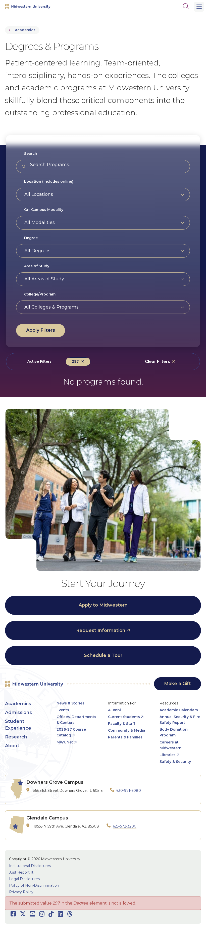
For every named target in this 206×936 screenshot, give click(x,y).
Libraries (168, 755)
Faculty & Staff (121, 723)
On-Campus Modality (43, 209)
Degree (31, 238)
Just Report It (21, 872)
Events (63, 710)
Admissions (18, 712)
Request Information (100, 630)
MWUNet (65, 742)
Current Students (124, 717)
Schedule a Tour (103, 655)
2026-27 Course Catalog (71, 732)
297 (75, 361)
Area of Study (36, 266)
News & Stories (70, 703)
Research (16, 737)
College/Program (40, 294)
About (12, 745)
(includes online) (48, 181)
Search (30, 153)
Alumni (114, 710)
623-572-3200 (124, 826)
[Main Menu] (199, 7)
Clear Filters (157, 361)
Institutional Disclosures (30, 866)
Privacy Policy (21, 892)
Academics (25, 30)
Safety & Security (175, 761)
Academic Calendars (179, 710)
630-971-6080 (128, 790)
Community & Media (126, 730)
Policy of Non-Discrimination (34, 885)
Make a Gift (177, 683)
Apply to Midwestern (103, 605)
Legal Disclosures (24, 879)
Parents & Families (125, 737)
